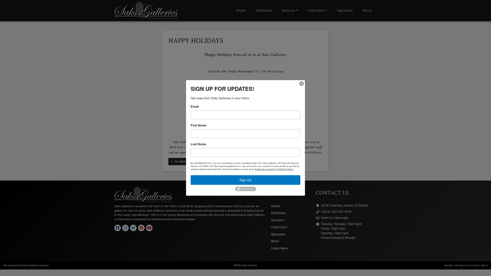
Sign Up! (245, 180)
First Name (198, 125)
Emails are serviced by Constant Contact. (274, 169)
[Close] (301, 83)
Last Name (198, 144)
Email (195, 106)
